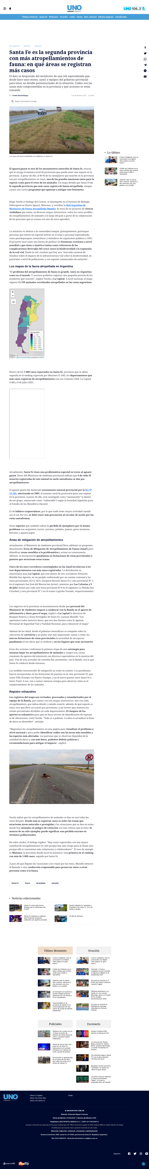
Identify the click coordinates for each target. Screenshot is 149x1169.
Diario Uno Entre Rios (38, 1098)
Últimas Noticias (30, 17)
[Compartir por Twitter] (145, 53)
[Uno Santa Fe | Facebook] (129, 1153)
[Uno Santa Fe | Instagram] (141, 1153)
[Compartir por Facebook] (145, 47)
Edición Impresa (106, 17)
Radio (70, 1095)
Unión (79, 17)
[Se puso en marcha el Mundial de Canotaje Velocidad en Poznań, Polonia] (93, 1007)
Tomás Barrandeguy (20, 95)
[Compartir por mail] (145, 76)
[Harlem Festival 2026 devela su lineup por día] (93, 1033)
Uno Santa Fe (14, 46)
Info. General (90, 17)
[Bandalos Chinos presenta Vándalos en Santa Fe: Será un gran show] (93, 1068)
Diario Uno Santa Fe (37, 1100)
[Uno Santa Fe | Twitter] (135, 1153)
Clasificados (121, 17)
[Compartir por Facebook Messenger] (145, 70)
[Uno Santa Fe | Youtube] (146, 1153)
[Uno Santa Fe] (74, 8)
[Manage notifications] (143, 1164)
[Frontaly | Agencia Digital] (22, 1164)
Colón (72, 17)
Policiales (53, 17)
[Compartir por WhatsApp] (145, 59)
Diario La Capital (36, 1095)
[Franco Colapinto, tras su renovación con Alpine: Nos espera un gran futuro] (122, 160)
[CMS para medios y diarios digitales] (9, 1163)
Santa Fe (43, 17)
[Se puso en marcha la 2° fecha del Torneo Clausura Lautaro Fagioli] (93, 983)
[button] (4, 8)
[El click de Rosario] (74, 918)
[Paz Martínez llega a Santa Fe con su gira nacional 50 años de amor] (93, 1057)
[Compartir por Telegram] (145, 65)
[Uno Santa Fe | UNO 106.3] (134, 8)
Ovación (64, 17)
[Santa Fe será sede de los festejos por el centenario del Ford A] (29, 907)
